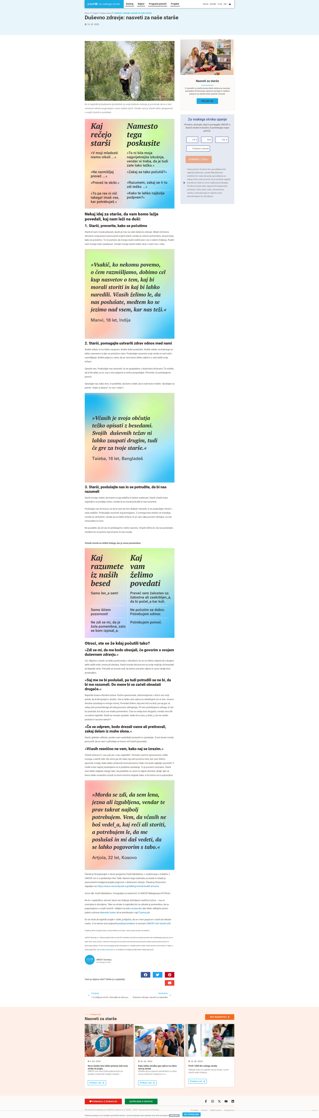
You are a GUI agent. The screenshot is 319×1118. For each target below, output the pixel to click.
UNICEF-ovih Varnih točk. (159, 923)
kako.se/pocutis (134, 908)
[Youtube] (226, 1101)
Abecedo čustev (108, 912)
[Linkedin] (232, 1101)
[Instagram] (212, 1101)
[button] (145, 975)
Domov (87, 13)
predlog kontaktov (126, 923)
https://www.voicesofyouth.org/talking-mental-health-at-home (128, 886)
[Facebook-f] (205, 1101)
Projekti (95, 13)
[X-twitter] (219, 1101)
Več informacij (174, 1115)
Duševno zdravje (106, 13)
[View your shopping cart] (230, 4)
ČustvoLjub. (144, 912)
